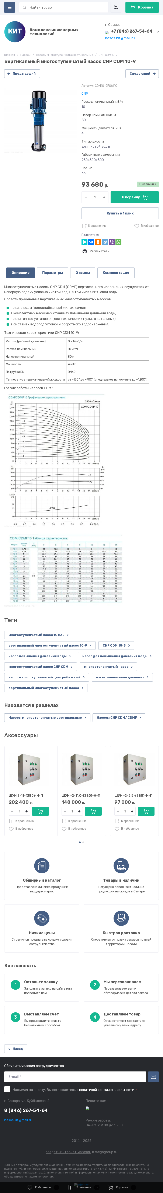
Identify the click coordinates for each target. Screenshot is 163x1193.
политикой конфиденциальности (106, 1090)
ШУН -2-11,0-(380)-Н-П (81, 796)
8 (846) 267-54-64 (26, 1110)
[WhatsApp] (118, 242)
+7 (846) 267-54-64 (131, 31)
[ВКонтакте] (91, 242)
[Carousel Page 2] (83, 842)
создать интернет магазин (68, 1152)
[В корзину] (40, 811)
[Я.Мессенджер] (84, 242)
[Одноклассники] (98, 242)
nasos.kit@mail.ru (120, 38)
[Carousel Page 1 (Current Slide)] (80, 842)
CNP (85, 93)
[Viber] (112, 242)
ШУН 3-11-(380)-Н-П (26, 796)
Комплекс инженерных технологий (54, 31)
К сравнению (97, 226)
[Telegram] (105, 242)
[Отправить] (153, 1076)
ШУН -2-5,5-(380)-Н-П (133, 796)
